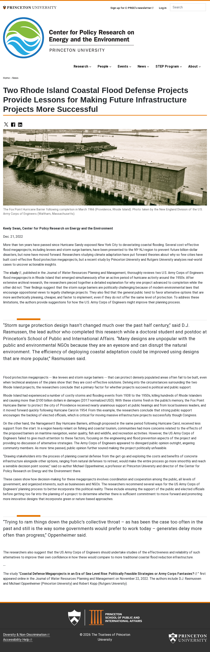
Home (6, 78)
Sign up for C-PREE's (130, 7)
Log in (163, 7)
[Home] (68, 39)
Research (81, 66)
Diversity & (25, 635)
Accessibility (16, 640)
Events (123, 66)
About (193, 66)
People (103, 66)
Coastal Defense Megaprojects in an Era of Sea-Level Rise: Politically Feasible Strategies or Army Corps (107, 574)
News (142, 66)
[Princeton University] (29, 7)
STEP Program (167, 66)
